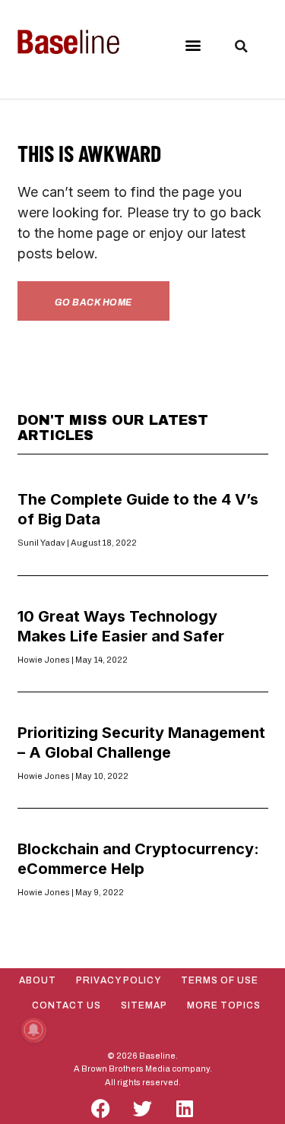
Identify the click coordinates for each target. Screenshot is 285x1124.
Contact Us (66, 1005)
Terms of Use (219, 980)
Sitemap (144, 1005)
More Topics (224, 1005)
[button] (192, 45)
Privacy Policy (118, 980)
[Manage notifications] (33, 1030)
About (37, 980)
